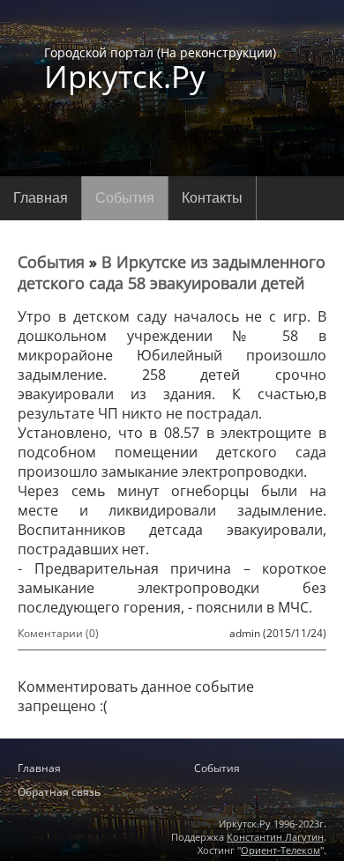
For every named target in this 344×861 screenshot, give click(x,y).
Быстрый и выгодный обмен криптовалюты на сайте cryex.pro (172, 735)
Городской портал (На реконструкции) (160, 68)
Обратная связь (59, 791)
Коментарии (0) (58, 633)
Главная (40, 197)
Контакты (212, 197)
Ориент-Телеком (280, 850)
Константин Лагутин (275, 836)
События (124, 197)
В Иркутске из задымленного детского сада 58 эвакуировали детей (171, 272)
